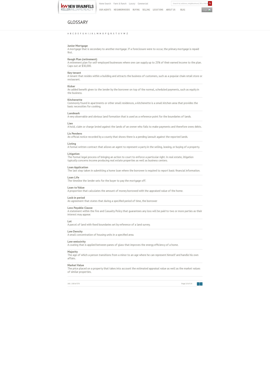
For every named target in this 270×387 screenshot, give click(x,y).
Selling (146, 9)
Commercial (143, 3)
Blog (182, 9)
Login (205, 10)
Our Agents (105, 9)
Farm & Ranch (120, 3)
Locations (158, 9)
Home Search (105, 3)
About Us (170, 9)
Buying (136, 9)
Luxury (132, 3)
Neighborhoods (122, 9)
